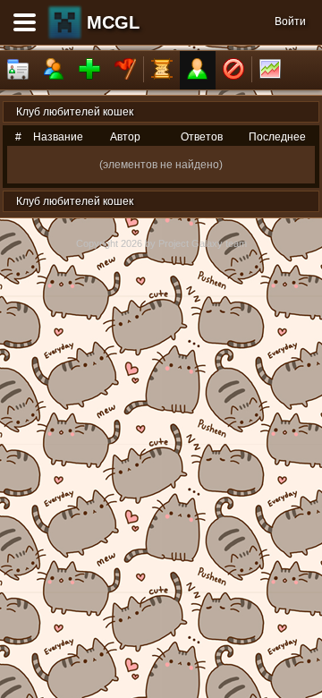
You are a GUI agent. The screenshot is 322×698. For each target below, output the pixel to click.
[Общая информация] (18, 70)
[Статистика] (270, 70)
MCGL (113, 22)
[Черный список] (233, 70)
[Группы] (125, 70)
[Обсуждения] (162, 70)
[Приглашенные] (89, 70)
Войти (290, 21)
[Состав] (54, 70)
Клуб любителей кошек (74, 112)
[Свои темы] (198, 70)
